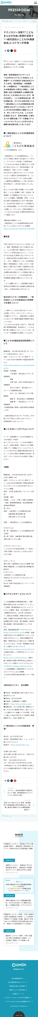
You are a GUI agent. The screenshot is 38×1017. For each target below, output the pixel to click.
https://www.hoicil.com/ (13, 632)
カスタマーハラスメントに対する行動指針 (17, 998)
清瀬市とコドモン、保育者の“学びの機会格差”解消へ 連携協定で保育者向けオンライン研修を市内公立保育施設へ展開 (19, 867)
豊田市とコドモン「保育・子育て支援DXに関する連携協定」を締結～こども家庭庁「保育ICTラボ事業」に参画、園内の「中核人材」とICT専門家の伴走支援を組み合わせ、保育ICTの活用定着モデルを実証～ (19, 937)
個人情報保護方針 (17, 978)
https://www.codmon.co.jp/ (21, 704)
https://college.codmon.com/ (19, 666)
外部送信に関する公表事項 (17, 986)
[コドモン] (6, 2)
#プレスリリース (18, 27)
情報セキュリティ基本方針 (17, 990)
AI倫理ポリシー (17, 994)
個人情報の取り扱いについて (17, 982)
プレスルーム (7, 21)
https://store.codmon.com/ (14, 657)
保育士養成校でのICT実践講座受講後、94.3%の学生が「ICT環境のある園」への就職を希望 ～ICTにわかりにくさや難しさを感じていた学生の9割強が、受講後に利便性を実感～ (19, 902)
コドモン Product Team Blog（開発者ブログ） (18, 1001)
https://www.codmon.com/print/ (17, 649)
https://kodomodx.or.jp (20, 745)
